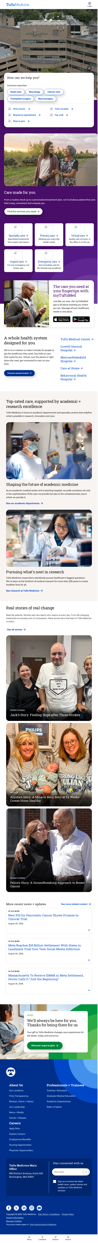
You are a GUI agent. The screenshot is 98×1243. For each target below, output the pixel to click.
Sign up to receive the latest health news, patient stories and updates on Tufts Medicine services (72, 1186)
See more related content (74, 904)
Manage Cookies (14, 1221)
